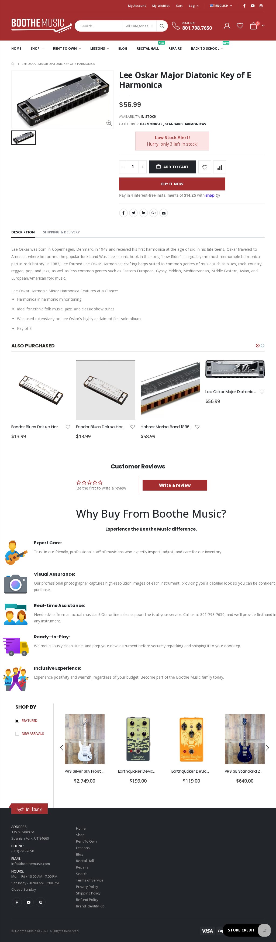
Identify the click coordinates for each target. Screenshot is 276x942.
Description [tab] (23, 232)
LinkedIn (143, 213)
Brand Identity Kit (90, 906)
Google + (153, 213)
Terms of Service (90, 880)
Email (163, 213)
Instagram (41, 902)
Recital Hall (85, 860)
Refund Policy (87, 899)
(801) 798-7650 (22, 851)
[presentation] (62, 747)
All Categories (137, 26)
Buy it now (172, 183)
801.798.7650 (197, 28)
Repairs (82, 867)
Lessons (83, 847)
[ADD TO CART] (62, 369)
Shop (80, 834)
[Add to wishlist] (204, 166)
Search (162, 26)
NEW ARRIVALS (33, 733)
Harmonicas (151, 124)
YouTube (29, 902)
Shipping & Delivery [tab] (61, 232)
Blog (79, 854)
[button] (257, 345)
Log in (194, 6)
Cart (179, 6)
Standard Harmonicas (185, 124)
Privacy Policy (87, 886)
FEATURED (29, 720)
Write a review (175, 485)
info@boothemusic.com (30, 863)
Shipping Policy (88, 893)
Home (13, 63)
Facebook (123, 213)
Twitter (133, 213)
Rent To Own (86, 841)
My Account (137, 6)
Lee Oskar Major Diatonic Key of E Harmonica (185, 79)
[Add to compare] (219, 166)
